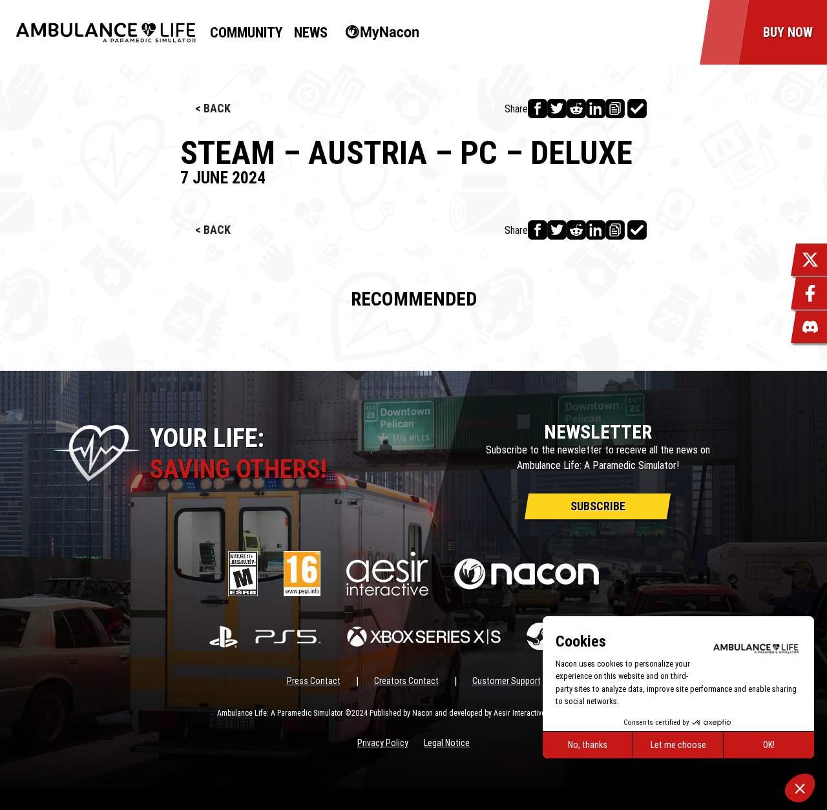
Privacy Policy (382, 743)
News (311, 32)
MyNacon (375, 32)
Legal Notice (447, 743)
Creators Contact (406, 681)
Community (246, 32)
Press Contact (313, 681)
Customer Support (506, 681)
